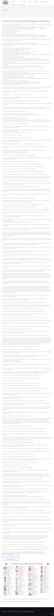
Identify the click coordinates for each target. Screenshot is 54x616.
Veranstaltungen (43, 1)
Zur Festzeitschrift (10, 559)
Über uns (17, 1)
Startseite (13, 1)
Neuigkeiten (37, 1)
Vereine (24, 1)
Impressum (27, 611)
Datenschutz (32, 611)
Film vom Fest (10, 555)
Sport (30, 1)
